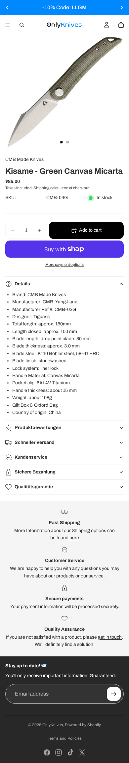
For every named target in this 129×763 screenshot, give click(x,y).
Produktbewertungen (38, 427)
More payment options (64, 265)
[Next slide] (121, 7)
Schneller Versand (35, 442)
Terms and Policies (65, 738)
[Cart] (121, 25)
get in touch (110, 637)
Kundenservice (31, 457)
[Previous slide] (7, 7)
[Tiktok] (70, 752)
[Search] (22, 25)
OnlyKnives (52, 725)
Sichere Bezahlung (35, 472)
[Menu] (7, 25)
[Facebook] (47, 752)
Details (22, 283)
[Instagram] (59, 752)
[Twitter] (82, 752)
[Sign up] (114, 694)
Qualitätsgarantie (34, 486)
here (74, 537)
